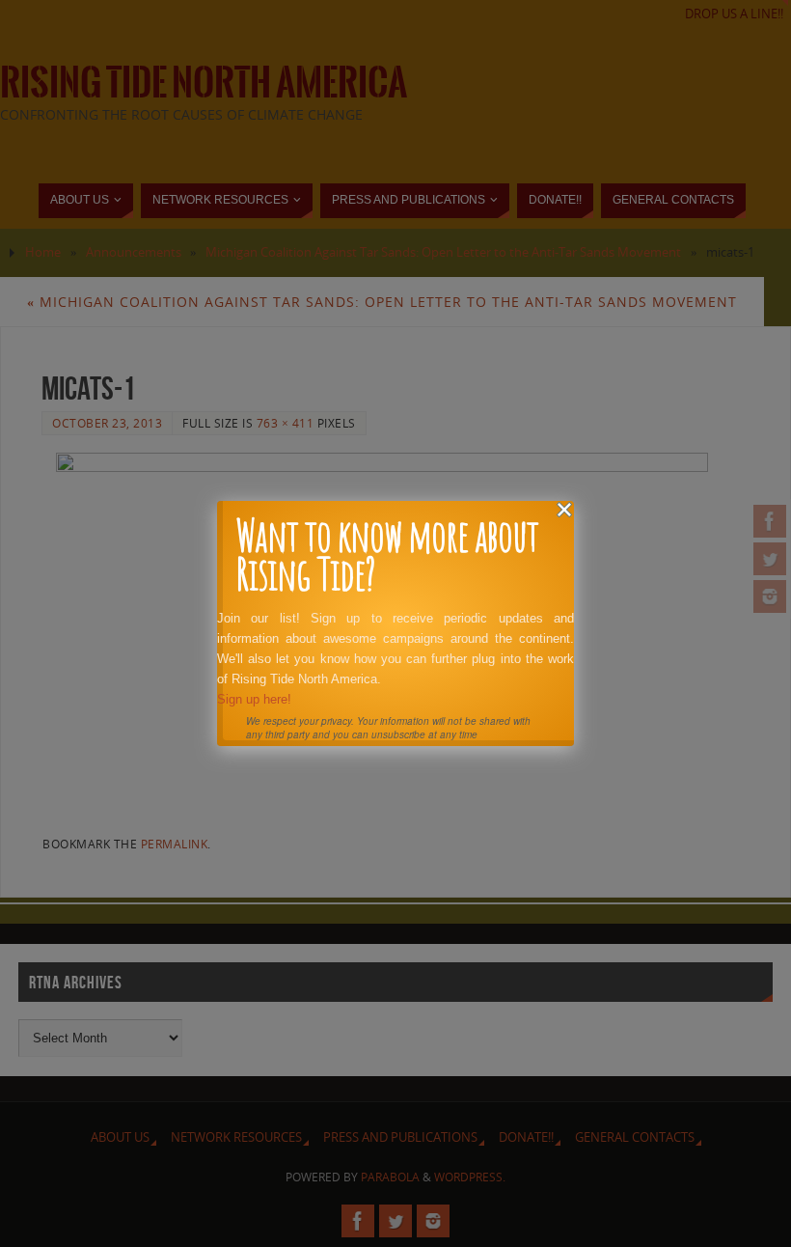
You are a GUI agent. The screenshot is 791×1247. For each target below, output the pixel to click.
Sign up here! (254, 699)
